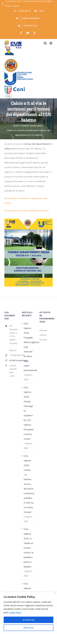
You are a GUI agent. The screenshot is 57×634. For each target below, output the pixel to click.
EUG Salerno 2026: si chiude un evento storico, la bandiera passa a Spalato (28, 548)
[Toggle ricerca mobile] (45, 43)
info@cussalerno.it (13, 360)
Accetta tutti (28, 619)
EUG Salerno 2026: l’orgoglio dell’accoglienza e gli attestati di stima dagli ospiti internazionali (29, 347)
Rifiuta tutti (28, 627)
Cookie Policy (15, 612)
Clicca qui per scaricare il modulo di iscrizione (26, 210)
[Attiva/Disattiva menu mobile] (51, 43)
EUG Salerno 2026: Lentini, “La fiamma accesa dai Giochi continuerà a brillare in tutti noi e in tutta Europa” (29, 483)
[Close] (55, 593)
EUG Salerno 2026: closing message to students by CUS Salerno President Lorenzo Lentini (29, 413)
